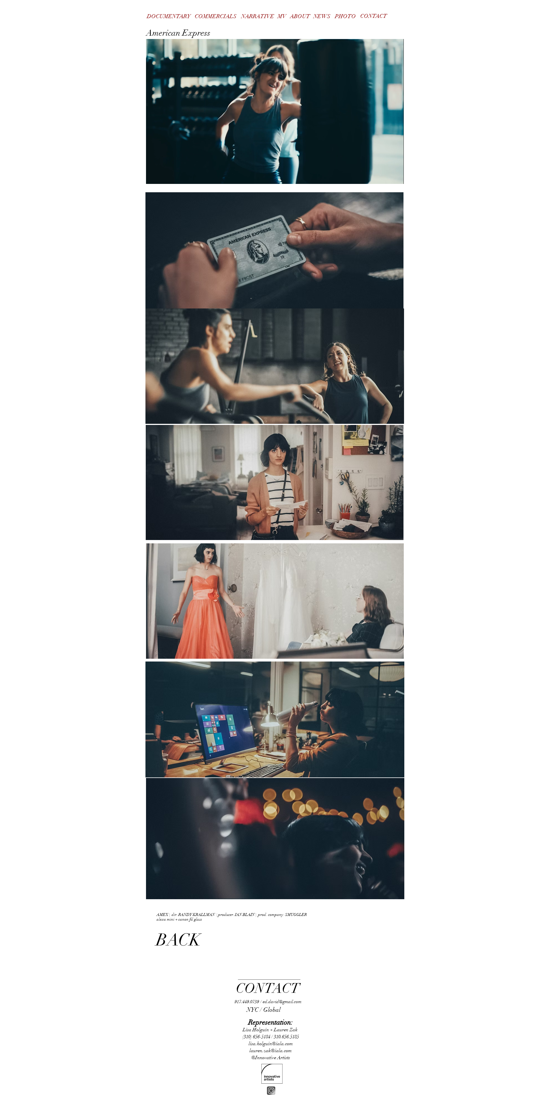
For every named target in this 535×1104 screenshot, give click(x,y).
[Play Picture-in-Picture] (386, 176)
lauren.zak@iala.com (270, 1051)
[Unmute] (162, 176)
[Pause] (153, 176)
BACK (178, 940)
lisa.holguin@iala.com (271, 1044)
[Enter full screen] (396, 176)
